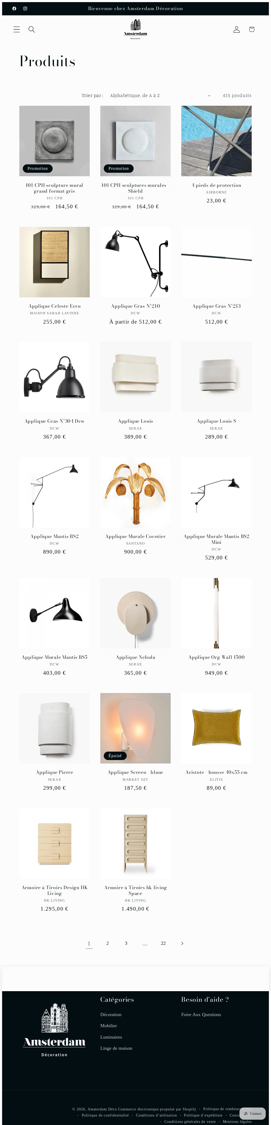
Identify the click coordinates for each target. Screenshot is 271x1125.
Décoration (110, 1014)
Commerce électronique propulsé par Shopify (157, 1109)
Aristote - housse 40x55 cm (216, 772)
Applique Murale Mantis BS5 (54, 657)
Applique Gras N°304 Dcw (54, 421)
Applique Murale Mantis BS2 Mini (216, 539)
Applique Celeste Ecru (54, 306)
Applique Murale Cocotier (135, 536)
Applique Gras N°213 (216, 306)
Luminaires (111, 1037)
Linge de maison (116, 1048)
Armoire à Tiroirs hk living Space (135, 891)
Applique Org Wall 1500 (216, 657)
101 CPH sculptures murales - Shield (135, 188)
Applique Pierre (54, 772)
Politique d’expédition (203, 1115)
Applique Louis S (216, 421)
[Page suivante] (181, 943)
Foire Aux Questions (201, 1014)
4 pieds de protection (216, 185)
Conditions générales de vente (190, 1121)
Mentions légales (237, 1121)
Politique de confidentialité (105, 1115)
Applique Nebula (135, 657)
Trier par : (92, 95)
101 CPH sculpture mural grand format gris (55, 188)
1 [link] (89, 943)
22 (163, 943)
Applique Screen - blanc (135, 772)
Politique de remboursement (227, 1109)
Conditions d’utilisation (156, 1115)
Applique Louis (135, 421)
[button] (16, 29)
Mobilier (108, 1025)
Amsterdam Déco (102, 1109)
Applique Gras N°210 (135, 306)
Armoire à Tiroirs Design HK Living (54, 891)
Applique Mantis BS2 (54, 536)
